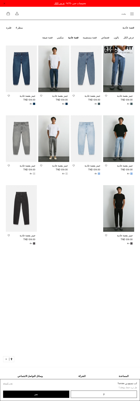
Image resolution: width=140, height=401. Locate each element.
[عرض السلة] (8, 14)
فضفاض (105, 37)
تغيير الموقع (8, 384)
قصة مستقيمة (90, 37)
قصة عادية (73, 37)
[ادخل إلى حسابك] (17, 14)
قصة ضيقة (47, 37)
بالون (116, 37)
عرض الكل (128, 37)
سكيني (60, 37)
